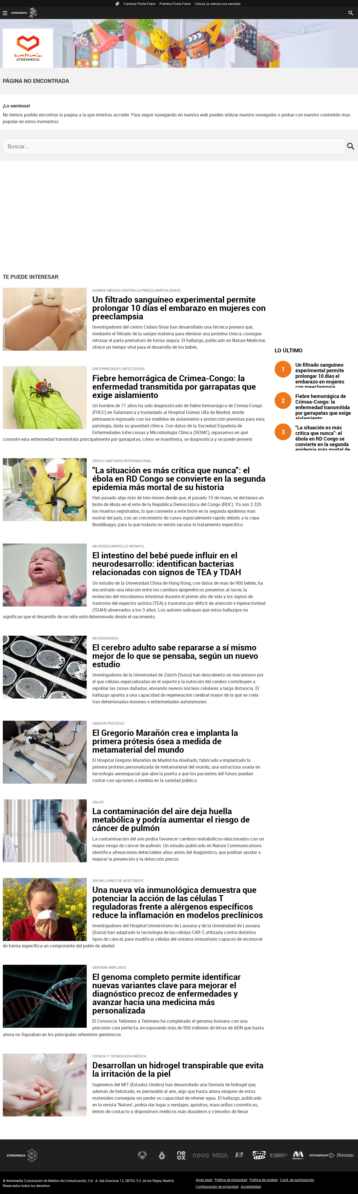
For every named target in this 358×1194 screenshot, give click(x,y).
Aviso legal (204, 1179)
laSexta (162, 1155)
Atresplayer (322, 1155)
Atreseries (239, 1155)
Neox (181, 1155)
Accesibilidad (251, 1186)
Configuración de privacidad (217, 1186)
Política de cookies (263, 1179)
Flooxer (345, 1155)
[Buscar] (350, 12)
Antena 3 (142, 1155)
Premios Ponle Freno (175, 3)
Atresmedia (22, 1155)
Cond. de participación (297, 1179)
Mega (220, 1155)
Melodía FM (298, 1155)
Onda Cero (259, 1155)
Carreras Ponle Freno (140, 3)
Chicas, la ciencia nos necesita (218, 3)
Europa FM (278, 1155)
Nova (200, 1155)
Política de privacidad (231, 1179)
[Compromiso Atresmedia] (28, 48)
